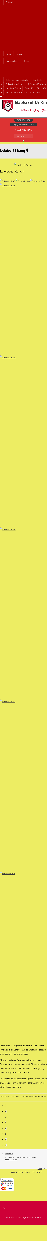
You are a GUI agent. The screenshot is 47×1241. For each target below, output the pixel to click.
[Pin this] (5, 1134)
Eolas (26, 61)
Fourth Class (15, 1096)
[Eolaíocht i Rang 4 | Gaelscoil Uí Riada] (23, 105)
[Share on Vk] (6, 1139)
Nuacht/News (42, 1096)
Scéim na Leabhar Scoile (17, 80)
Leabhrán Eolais (13, 88)
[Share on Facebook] (5, 1106)
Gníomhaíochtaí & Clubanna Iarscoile (23, 92)
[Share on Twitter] (6, 1111)
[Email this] (6, 1145)
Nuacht (19, 54)
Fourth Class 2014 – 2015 (28, 1096)
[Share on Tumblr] (5, 1122)
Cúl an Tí (29, 88)
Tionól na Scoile (13, 61)
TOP (4, 1207)
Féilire (8, 54)
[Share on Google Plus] (6, 1128)
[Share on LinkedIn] (5, 1117)
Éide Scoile (37, 80)
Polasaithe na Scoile (15, 84)
